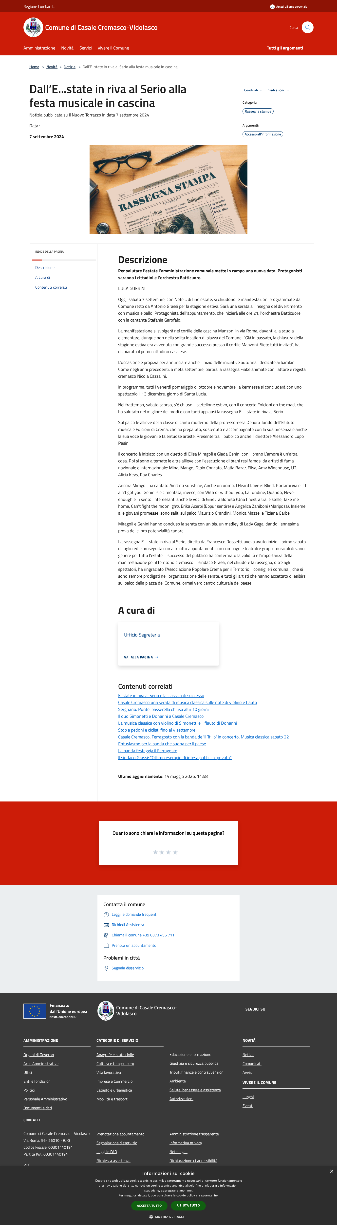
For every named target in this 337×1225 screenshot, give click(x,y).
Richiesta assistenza (113, 1160)
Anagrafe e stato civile (115, 1055)
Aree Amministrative (40, 1063)
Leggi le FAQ (106, 1152)
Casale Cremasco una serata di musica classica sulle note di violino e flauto (187, 702)
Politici (29, 1090)
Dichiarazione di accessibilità (193, 1160)
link (215, 1195)
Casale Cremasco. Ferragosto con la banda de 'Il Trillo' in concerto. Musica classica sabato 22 (203, 737)
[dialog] (168, 1195)
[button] (168, 1216)
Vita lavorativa (108, 1072)
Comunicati (252, 1063)
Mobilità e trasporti (112, 1099)
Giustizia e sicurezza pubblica (193, 1063)
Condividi (251, 90)
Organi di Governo (38, 1055)
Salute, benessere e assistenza (195, 1090)
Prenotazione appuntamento (120, 1134)
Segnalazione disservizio (116, 1143)
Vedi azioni (276, 90)
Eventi (248, 1106)
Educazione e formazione (190, 1054)
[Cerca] (308, 27)
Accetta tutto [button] (149, 1206)
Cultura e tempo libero (115, 1063)
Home (34, 67)
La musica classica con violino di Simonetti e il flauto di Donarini (177, 723)
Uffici (27, 1072)
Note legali (178, 1152)
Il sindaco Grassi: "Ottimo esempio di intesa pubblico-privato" (175, 757)
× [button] (331, 1171)
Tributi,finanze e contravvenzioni (197, 1072)
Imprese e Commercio (114, 1081)
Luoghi (248, 1097)
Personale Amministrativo (45, 1099)
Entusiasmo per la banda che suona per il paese (162, 743)
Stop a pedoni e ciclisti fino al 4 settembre (156, 730)
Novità (51, 67)
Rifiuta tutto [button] (188, 1205)
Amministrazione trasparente (194, 1134)
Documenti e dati (37, 1108)
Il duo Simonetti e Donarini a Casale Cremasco (161, 716)
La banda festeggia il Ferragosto (147, 750)
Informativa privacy (185, 1143)
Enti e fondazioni (37, 1081)
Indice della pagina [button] (49, 251)
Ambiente (177, 1081)
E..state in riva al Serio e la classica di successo (161, 695)
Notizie (69, 67)
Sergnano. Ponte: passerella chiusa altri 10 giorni (163, 709)
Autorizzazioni (181, 1099)
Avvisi (248, 1072)
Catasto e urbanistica (114, 1090)
